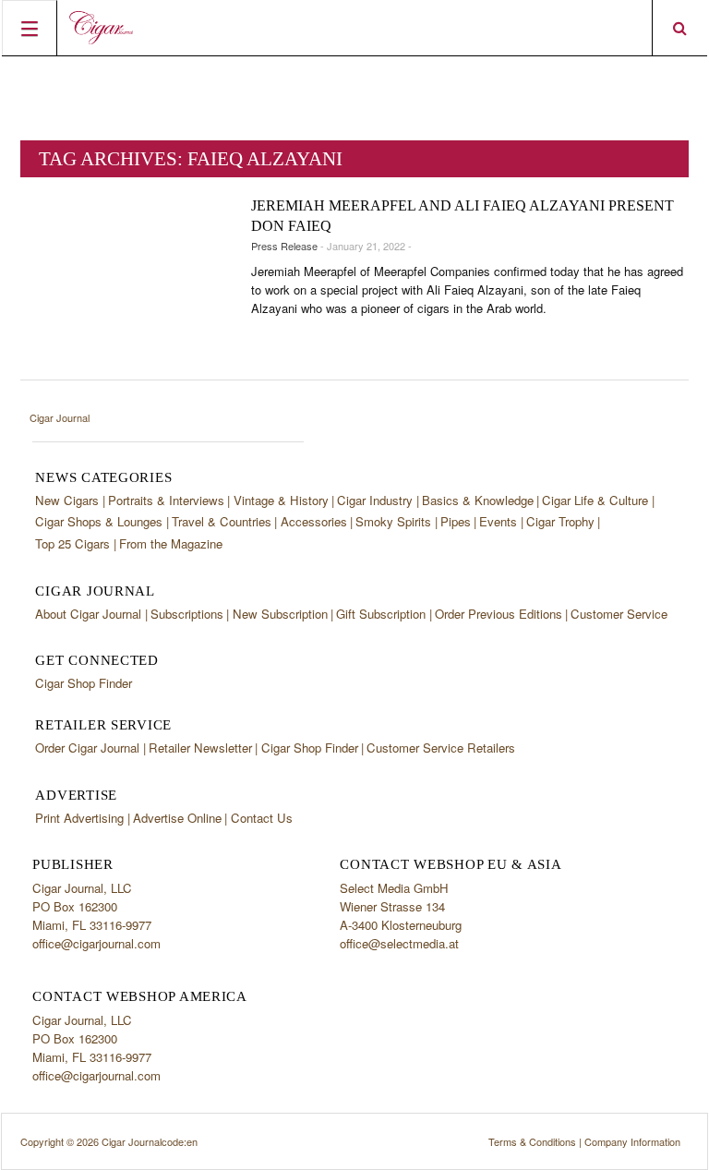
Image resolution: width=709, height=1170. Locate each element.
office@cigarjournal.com (96, 943)
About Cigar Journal (88, 613)
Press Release (284, 245)
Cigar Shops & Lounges (98, 521)
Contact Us (262, 817)
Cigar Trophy (560, 521)
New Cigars (67, 500)
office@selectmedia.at (399, 943)
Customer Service (619, 613)
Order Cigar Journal (87, 747)
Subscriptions (186, 613)
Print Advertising (79, 817)
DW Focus (354, 27)
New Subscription (280, 613)
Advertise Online (177, 817)
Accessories (314, 521)
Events (498, 521)
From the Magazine (170, 543)
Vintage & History (281, 500)
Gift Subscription (381, 613)
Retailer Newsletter (200, 747)
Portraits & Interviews (166, 500)
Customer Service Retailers (441, 747)
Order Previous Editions (498, 613)
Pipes (455, 521)
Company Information (632, 1141)
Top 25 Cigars (72, 543)
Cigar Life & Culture (595, 500)
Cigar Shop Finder (83, 683)
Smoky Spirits (393, 521)
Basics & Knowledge (478, 500)
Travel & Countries (221, 521)
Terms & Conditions (532, 1141)
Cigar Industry (375, 500)
